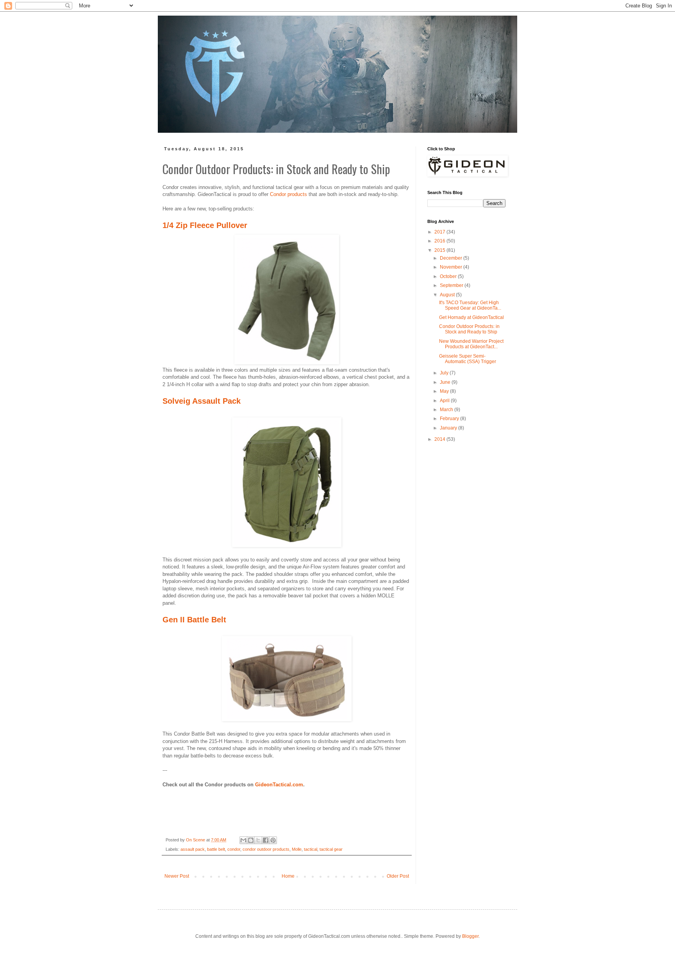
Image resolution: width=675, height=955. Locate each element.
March (447, 409)
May (445, 391)
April (445, 400)
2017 (440, 232)
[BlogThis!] (251, 840)
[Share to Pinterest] (273, 840)
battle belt (216, 849)
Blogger (470, 936)
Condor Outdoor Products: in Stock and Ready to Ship (469, 329)
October (449, 276)
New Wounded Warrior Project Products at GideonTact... (471, 344)
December (451, 258)
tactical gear (331, 849)
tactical (310, 849)
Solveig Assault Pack (201, 401)
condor (233, 849)
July (445, 373)
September (452, 285)
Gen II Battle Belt (194, 619)
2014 (440, 439)
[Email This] (243, 840)
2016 (440, 241)
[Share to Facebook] (266, 840)
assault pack (192, 849)
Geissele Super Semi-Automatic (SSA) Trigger (467, 358)
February (450, 418)
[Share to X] (258, 840)
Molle (297, 849)
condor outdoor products (266, 849)
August (448, 295)
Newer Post (176, 876)
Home (288, 876)
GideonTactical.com (279, 785)
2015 (440, 250)
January (449, 428)
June (446, 382)
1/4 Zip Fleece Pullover (204, 225)
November (451, 267)
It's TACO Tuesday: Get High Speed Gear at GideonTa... (470, 305)
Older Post (398, 876)
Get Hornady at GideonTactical (471, 317)
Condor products (289, 194)
